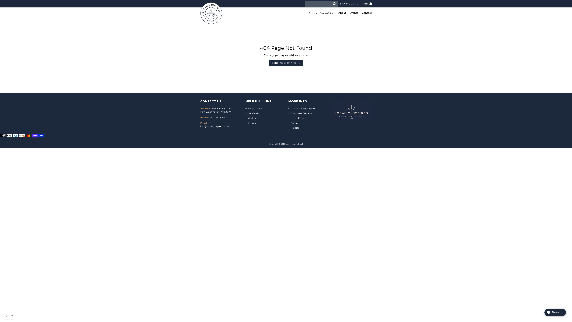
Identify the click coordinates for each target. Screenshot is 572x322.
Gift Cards (253, 113)
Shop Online (255, 108)
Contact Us (297, 123)
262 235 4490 (217, 117)
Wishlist (252, 118)
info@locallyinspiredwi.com (215, 126)
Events (252, 123)
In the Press (297, 118)
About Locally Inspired (303, 108)
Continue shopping (284, 63)
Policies (295, 127)
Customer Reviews (301, 113)
